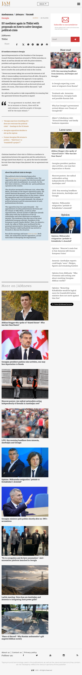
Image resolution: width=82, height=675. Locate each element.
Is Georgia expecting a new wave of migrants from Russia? (65, 84)
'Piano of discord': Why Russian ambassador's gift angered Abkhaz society (23, 637)
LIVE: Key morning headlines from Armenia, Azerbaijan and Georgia (20, 441)
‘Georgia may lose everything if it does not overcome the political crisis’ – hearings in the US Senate (16, 123)
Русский (30, 14)
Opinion (65, 214)
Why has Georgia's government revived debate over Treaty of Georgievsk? (65, 108)
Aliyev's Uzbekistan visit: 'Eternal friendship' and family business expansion (65, 120)
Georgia (5, 18)
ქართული (20, 14)
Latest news (65, 130)
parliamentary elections (17, 178)
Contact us (17, 652)
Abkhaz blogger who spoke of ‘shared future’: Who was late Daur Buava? (23, 324)
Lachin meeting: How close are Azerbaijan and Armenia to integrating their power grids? (21, 598)
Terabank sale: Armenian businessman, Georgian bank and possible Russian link (64, 95)
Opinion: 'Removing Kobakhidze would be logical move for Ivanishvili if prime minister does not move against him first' (65, 293)
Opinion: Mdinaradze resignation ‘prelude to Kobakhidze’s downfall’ (21, 480)
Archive (36, 18)
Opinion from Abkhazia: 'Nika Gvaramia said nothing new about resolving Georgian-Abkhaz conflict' (64, 277)
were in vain (32, 234)
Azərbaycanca (8, 14)
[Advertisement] (25, 262)
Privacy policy (30, 652)
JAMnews (6, 35)
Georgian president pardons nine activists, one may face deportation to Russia (23, 363)
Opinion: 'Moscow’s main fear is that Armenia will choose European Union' (65, 250)
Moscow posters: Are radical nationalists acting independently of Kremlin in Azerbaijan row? (22, 402)
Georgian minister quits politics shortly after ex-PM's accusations (24, 520)
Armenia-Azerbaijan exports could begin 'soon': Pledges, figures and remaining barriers (65, 263)
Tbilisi (5, 39)
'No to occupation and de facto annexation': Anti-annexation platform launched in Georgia (23, 559)
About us (6, 652)
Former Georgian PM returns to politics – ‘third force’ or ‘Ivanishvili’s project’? (15, 140)
